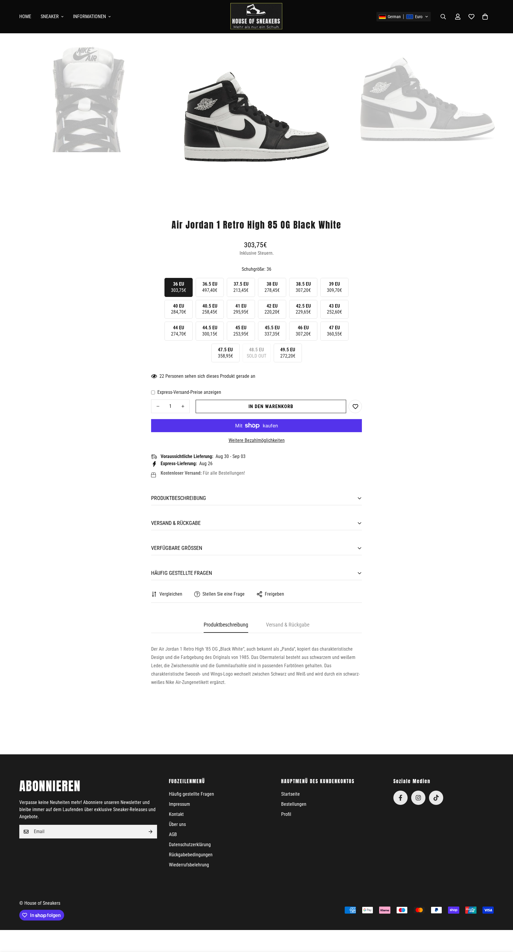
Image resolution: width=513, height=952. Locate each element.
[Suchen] (443, 16)
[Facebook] (400, 798)
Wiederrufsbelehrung (189, 865)
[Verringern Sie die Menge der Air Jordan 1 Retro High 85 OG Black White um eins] (157, 406)
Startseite (290, 794)
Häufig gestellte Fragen (191, 794)
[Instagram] (418, 798)
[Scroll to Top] (501, 919)
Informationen (89, 16)
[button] (403, 16)
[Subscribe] (150, 831)
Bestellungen (293, 804)
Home (25, 16)
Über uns (177, 824)
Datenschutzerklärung (190, 844)
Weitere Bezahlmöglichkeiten (257, 440)
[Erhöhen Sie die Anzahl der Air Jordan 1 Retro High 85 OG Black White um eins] (182, 406)
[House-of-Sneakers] (256, 16)
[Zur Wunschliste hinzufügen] (355, 406)
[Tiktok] (436, 798)
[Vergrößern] (158, 50)
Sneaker (50, 16)
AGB (173, 834)
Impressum (179, 804)
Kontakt (176, 814)
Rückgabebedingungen (191, 854)
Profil (286, 814)
